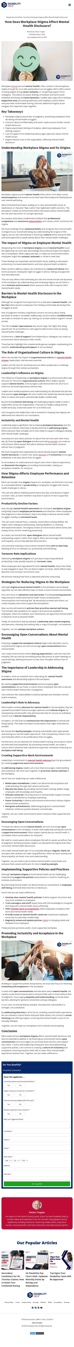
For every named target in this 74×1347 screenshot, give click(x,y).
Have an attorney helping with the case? (19, 1100)
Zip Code (7, 1174)
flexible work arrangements (25, 909)
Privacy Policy (9, 1302)
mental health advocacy (40, 760)
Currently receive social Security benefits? (19, 1081)
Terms (17, 1302)
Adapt (45, 920)
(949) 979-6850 (37, 1323)
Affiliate (43, 1302)
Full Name (8, 1131)
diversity (42, 454)
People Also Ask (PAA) (14, 17)
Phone (7, 1140)
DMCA (50, 1302)
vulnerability (35, 221)
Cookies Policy (26, 1302)
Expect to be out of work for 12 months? (19, 1091)
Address (7, 1166)
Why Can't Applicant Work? (13, 1119)
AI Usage (35, 1302)
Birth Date (8, 1157)
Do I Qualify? (37, 1184)
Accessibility (58, 1302)
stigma (14, 86)
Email (6, 1148)
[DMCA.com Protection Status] (37, 1334)
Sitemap (66, 1302)
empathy (54, 441)
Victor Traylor (40, 32)
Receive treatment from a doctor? (17, 1110)
